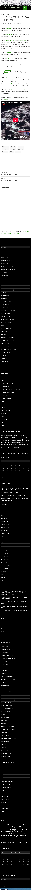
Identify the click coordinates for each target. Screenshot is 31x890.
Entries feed (4, 625)
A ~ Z (2, 377)
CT (11, 91)
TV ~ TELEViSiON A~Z (8, 383)
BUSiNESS (3, 275)
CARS (2, 278)
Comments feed (5, 628)
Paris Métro (10, 58)
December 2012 (5, 556)
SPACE (2, 355)
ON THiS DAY (4, 407)
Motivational (4, 444)
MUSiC (2, 331)
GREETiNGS (4, 298)
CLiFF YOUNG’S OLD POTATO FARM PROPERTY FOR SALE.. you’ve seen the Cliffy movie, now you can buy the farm (14, 593)
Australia (10, 435)
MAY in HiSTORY (5, 322)
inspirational (8, 442)
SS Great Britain (22, 40)
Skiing (11, 446)
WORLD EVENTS (5, 364)
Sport (18, 446)
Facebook (23, 437)
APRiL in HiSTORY (5, 260)
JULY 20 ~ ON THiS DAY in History (10, 179)
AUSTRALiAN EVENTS (7, 269)
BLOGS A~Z (6, 395)
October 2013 (4, 530)
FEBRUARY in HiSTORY (7, 290)
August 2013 (4, 536)
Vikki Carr (8, 64)
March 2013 (4, 548)
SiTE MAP (3, 413)
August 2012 (4, 568)
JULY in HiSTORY (5, 14)
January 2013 (4, 554)
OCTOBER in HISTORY (7, 340)
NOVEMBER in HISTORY (7, 337)
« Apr (2, 477)
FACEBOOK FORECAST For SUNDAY (10, 492)
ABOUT (3, 401)
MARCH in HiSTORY (6, 319)
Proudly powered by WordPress (8, 886)
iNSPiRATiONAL (5, 304)
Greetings (12, 440)
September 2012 (5, 565)
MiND (2, 325)
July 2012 (3, 571)
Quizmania (14, 83)
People (17, 444)
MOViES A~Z (6, 386)
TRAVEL (3, 358)
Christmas (3, 437)
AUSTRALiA (5, 419)
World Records (10, 447)
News (14, 444)
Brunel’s (7, 40)
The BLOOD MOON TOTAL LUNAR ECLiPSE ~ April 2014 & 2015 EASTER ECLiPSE (14, 488)
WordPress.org (5, 631)
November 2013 (5, 527)
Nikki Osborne (9, 78)
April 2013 (3, 545)
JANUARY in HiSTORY (6, 310)
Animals (3, 435)
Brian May (8, 70)
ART (2, 404)
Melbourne (18, 442)
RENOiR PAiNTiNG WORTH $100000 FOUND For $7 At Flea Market (14, 611)
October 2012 (4, 562)
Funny (2, 440)
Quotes (26, 444)
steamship (13, 40)
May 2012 (3, 577)
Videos (25, 446)
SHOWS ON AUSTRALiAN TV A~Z (12, 389)
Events (18, 437)
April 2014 (3, 515)
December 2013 (5, 524)
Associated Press (7, 99)
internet (13, 442)
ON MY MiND (4, 343)
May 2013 (3, 542)
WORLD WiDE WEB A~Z (8, 392)
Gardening (6, 440)
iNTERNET (3, 307)
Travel (20, 446)
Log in (2, 623)
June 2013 (3, 539)
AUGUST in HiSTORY (6, 266)
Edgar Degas (8, 34)
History (25, 440)
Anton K (10, 23)
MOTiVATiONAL (5, 328)
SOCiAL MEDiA (5, 352)
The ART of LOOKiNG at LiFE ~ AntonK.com (12, 8)
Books (14, 435)
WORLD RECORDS (6, 367)
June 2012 (3, 574)
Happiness (18, 440)
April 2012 (3, 580)
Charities (25, 435)
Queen (6, 72)
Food (27, 437)
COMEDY (3, 284)
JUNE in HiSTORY (5, 316)
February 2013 (4, 551)
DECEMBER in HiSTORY (7, 287)
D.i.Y (6, 437)
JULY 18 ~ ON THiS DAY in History (10, 173)
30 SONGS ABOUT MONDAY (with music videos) (13, 495)
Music (10, 444)
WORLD (4, 425)
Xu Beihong (8, 52)
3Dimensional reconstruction (18, 89)
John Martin (8, 28)
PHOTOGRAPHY (5, 410)
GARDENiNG (4, 296)
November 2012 (5, 559)
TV (23, 446)
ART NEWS (4, 263)
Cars (21, 435)
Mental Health (24, 442)
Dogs (13, 437)
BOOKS (3, 272)
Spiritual (14, 446)
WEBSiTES (3, 361)
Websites (3, 447)
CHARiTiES (4, 281)
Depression (9, 437)
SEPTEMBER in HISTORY (7, 349)
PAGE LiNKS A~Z (7, 398)
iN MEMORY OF (5, 301)
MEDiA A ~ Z (5, 380)
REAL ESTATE (4, 346)
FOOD (2, 293)
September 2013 (5, 533)
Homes (2, 442)
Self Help (8, 446)
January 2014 (4, 521)
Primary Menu (29, 8)
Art (7, 435)
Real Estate (3, 446)
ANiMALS (3, 257)
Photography (21, 444)
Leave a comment (17, 23)
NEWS (2, 334)
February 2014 (4, 518)
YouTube (16, 447)
